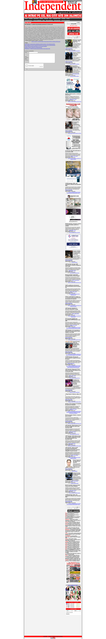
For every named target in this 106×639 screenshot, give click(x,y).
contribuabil (75, 457)
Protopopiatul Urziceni (71, 133)
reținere (77, 76)
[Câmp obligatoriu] (73, 583)
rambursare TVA (77, 378)
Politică (41, 18)
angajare (78, 328)
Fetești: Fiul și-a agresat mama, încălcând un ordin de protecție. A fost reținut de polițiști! (40, 44)
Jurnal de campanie (65, 20)
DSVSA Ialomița (71, 232)
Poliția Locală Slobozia (71, 305)
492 (75, 37)
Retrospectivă (57, 20)
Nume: (26, 52)
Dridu (75, 282)
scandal (74, 76)
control (76, 232)
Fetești (75, 423)
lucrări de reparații (73, 306)
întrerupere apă (78, 282)
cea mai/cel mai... (28, 20)
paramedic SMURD (72, 355)
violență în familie (41, 41)
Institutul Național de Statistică (71, 412)
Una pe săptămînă (37, 20)
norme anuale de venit (77, 339)
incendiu (74, 50)
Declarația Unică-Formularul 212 (75, 294)
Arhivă (67, 18)
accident (76, 262)
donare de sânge (78, 133)
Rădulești (70, 50)
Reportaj (46, 18)
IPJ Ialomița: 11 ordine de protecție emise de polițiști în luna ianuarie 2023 (37, 48)
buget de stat (77, 434)
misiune (74, 159)
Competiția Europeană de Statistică (74, 413)
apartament (78, 392)
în (72, 513)
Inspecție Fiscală (75, 445)
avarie (79, 492)
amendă (78, 232)
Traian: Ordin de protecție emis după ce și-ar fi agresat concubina (36, 46)
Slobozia (71, 392)
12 (69, 37)
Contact (63, 18)
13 (71, 37)
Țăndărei (69, 101)
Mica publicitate (49, 20)
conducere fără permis (77, 101)
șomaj (79, 504)
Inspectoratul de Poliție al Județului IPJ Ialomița (52, 41)
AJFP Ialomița (70, 339)
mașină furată (76, 483)
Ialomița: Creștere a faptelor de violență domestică (33, 47)
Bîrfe (44, 20)
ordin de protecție (34, 41)
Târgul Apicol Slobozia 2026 (76, 401)
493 (77, 37)
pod (80, 305)
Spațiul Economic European (74, 367)
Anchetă (30, 18)
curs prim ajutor (78, 355)
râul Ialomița (78, 305)
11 (68, 37)
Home (26, 18)
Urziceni (73, 262)
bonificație (74, 458)
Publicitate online (56, 18)
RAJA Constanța (71, 282)
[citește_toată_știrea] (68, 48)
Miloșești (71, 76)
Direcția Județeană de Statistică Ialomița (74, 411)
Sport (50, 18)
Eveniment (36, 18)
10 (78, 36)
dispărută (75, 471)
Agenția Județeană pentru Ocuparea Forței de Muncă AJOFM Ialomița (74, 192)
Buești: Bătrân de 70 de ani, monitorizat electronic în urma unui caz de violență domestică (40, 45)
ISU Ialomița (78, 50)
